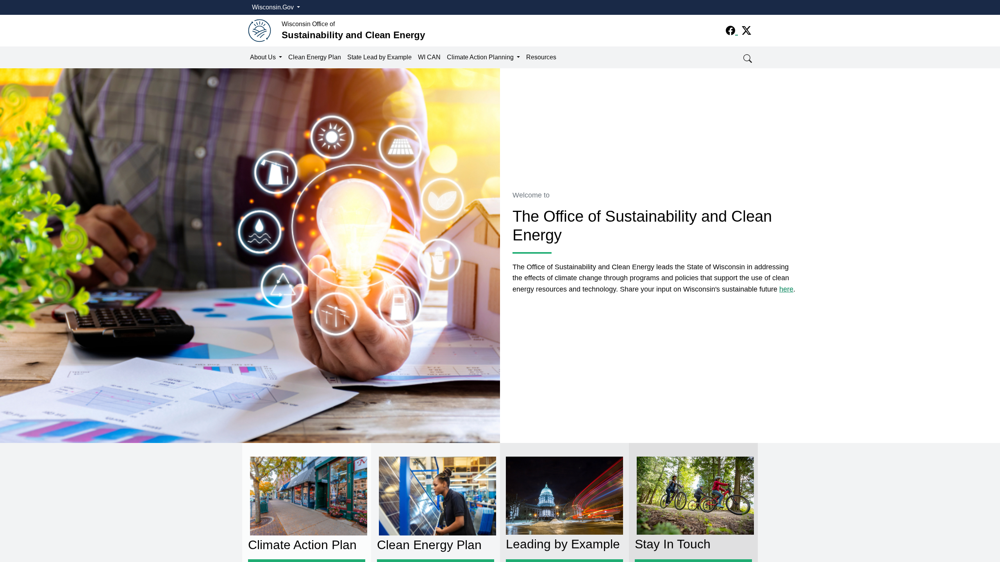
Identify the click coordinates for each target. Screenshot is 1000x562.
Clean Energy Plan (314, 57)
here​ (786, 289)
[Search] (748, 57)
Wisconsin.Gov (273, 7)
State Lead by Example (379, 57)
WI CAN (429, 57)
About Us (263, 57)
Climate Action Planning (481, 57)
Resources (541, 57)
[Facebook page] (732, 30)
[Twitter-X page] (746, 30)
